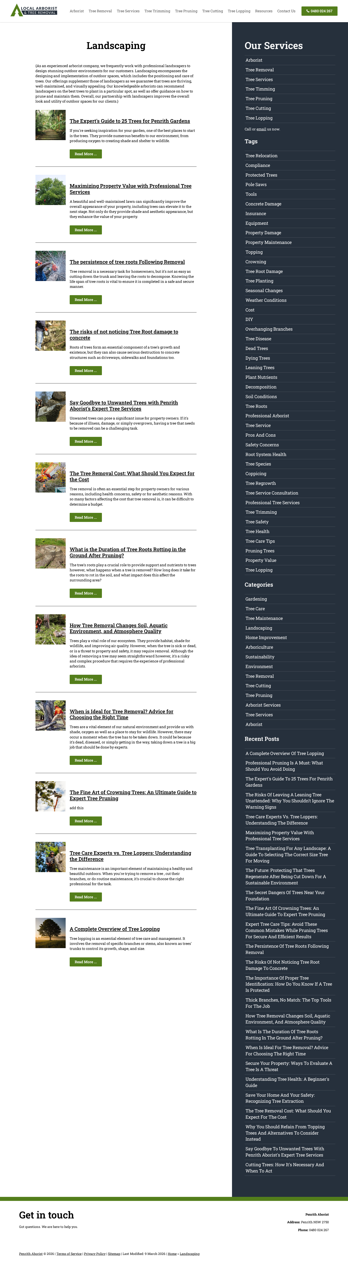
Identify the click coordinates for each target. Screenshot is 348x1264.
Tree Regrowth (260, 483)
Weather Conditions (266, 300)
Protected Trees (261, 175)
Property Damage (263, 232)
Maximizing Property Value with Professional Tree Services (131, 188)
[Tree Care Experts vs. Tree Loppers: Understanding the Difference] (50, 870)
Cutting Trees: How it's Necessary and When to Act (284, 1168)
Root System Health (265, 454)
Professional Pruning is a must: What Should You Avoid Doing (284, 766)
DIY (249, 319)
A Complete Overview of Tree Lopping (115, 929)
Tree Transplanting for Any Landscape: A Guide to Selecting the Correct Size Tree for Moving (288, 854)
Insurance (255, 213)
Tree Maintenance (264, 618)
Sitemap (114, 1254)
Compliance (257, 165)
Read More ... (86, 153)
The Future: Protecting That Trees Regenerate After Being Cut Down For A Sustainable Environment (285, 876)
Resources (263, 10)
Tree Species (258, 464)
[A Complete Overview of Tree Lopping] (50, 946)
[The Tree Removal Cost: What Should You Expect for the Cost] (50, 491)
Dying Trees (257, 358)
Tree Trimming (157, 10)
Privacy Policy (95, 1254)
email (261, 129)
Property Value (260, 560)
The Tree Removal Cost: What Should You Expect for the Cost (132, 476)
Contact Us (286, 10)
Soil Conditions (261, 396)
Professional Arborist (267, 416)
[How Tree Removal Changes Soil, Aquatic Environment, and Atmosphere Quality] (50, 643)
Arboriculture (259, 647)
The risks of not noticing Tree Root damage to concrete (124, 334)
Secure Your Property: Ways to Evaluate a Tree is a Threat (288, 1066)
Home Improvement (266, 637)
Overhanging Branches (269, 329)
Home (172, 1254)
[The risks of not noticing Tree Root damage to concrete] (50, 349)
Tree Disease (258, 339)
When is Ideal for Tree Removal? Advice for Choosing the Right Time (121, 714)
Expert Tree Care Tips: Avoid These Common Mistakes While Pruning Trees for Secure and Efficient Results (286, 930)
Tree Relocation (261, 155)
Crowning (255, 261)
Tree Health (257, 531)
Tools (251, 194)
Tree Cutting (212, 10)
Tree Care (255, 608)
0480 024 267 (321, 10)
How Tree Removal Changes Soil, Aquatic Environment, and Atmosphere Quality (119, 628)
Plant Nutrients (261, 377)
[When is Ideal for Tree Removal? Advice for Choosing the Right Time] (50, 729)
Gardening (256, 599)
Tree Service (258, 425)
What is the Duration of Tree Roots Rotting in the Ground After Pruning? (128, 552)
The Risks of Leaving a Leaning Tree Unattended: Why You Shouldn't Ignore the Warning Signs (289, 801)
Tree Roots (256, 406)
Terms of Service (69, 1254)
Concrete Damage (263, 204)
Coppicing (255, 473)
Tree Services (128, 10)
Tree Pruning (186, 10)
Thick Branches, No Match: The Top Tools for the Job (288, 1003)
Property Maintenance (268, 242)
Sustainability (259, 657)
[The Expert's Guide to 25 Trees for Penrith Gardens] (50, 138)
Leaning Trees (259, 367)
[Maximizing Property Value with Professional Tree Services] (50, 203)
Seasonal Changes (264, 290)
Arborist (77, 10)
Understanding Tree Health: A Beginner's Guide (287, 1082)
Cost (250, 310)
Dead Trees (256, 348)
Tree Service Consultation (271, 493)
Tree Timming (260, 89)
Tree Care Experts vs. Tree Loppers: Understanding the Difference (130, 856)
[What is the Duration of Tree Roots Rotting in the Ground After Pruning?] (50, 567)
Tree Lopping (239, 10)
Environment (259, 666)
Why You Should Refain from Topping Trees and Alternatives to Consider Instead (285, 1133)
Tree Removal (100, 10)
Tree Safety (257, 522)
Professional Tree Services (272, 502)
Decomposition (261, 387)
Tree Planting (259, 281)
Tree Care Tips (260, 541)
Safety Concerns (262, 445)
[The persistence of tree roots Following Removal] (50, 279)
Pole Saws (256, 184)
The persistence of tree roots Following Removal (127, 261)
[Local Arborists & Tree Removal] (33, 16)
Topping (254, 252)
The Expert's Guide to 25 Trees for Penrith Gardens (130, 121)
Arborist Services (263, 705)
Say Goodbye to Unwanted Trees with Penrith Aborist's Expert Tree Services (124, 405)
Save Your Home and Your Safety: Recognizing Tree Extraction (280, 1098)
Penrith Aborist (31, 1254)
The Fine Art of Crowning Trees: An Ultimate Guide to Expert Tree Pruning (133, 795)
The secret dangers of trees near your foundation (285, 895)
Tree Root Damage (264, 271)
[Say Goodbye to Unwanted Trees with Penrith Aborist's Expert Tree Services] (50, 420)
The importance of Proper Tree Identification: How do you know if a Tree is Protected (288, 984)
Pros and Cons (260, 435)
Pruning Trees (259, 551)
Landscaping (258, 628)
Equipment (256, 223)
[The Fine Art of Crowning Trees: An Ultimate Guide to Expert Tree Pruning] (50, 810)
